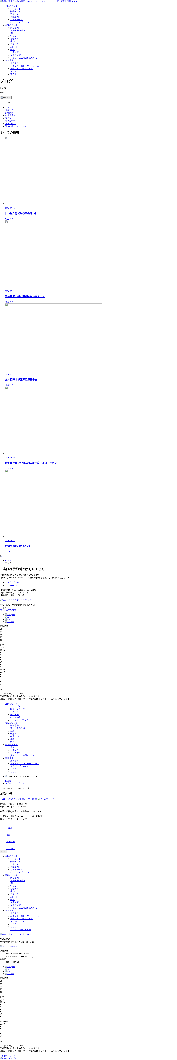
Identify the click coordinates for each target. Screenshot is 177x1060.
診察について (11, 875)
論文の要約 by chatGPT (15, 126)
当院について (11, 6)
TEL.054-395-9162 (8, 610)
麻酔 (12, 33)
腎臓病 (13, 36)
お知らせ (14, 71)
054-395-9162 (13, 585)
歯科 (12, 41)
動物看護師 (10, 115)
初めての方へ (16, 20)
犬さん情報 (10, 121)
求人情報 (14, 63)
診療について (11, 25)
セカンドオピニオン (19, 22)
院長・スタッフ (17, 11)
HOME (8, 781)
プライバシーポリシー (15, 783)
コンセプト (15, 9)
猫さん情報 (10, 123)
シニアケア (15, 55)
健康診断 (14, 52)
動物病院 (9, 113)
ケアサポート (11, 47)
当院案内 (14, 17)
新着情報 (9, 60)
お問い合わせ (13, 582)
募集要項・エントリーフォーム (24, 66)
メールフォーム (17, 921)
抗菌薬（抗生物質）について (23, 58)
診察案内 (14, 28)
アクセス (14, 14)
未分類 (8, 118)
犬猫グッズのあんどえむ (21, 69)
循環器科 (14, 39)
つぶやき (9, 110)
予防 (12, 49)
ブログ (13, 74)
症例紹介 (14, 44)
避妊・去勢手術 (17, 30)
